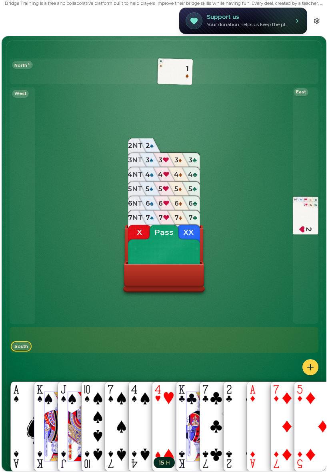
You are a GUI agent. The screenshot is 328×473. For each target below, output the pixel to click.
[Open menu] (310, 367)
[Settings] (316, 20)
